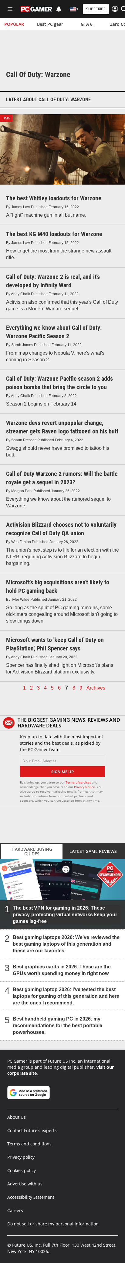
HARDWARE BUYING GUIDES (32, 851)
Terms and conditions (29, 1144)
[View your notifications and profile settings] (59, 9)
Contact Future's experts (32, 1130)
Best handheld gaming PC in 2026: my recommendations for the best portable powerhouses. (57, 1025)
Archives (95, 688)
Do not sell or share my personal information (53, 1224)
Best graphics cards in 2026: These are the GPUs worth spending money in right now (62, 970)
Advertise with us (24, 1184)
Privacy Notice (84, 787)
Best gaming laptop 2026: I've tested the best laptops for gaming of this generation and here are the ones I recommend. (66, 996)
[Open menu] (10, 9)
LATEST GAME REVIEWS (93, 851)
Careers (15, 1210)
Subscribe (96, 9)
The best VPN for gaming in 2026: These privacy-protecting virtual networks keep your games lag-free (65, 914)
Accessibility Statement (30, 1197)
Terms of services (79, 782)
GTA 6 (87, 24)
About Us (16, 1117)
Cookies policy (21, 1170)
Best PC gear (50, 24)
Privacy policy (21, 1157)
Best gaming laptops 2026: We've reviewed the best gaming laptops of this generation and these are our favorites (66, 944)
